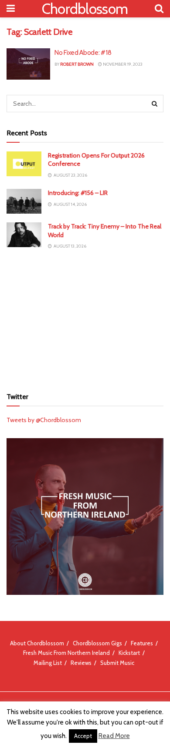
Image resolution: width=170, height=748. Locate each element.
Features (142, 643)
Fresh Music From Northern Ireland (66, 652)
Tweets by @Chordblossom (44, 420)
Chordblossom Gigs (97, 643)
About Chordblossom (37, 643)
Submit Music (117, 662)
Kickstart (129, 652)
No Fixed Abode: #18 (82, 53)
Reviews (81, 662)
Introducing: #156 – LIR (78, 193)
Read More (114, 736)
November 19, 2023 (122, 64)
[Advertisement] (85, 319)
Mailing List (48, 662)
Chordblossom (85, 8)
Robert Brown (77, 64)
